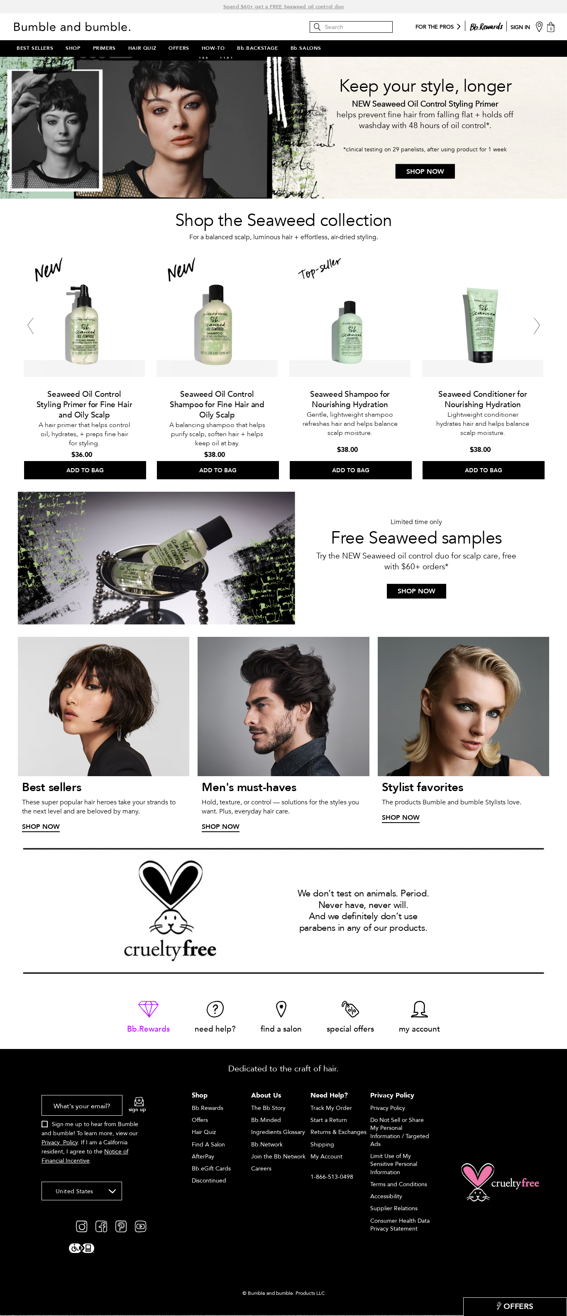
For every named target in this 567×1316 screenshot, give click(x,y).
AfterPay (203, 1157)
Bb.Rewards (207, 1108)
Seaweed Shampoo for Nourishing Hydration (350, 399)
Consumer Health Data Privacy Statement (400, 1225)
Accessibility (386, 1196)
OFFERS (179, 48)
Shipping (322, 1144)
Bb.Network (267, 1144)
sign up (137, 1109)
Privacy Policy (60, 1142)
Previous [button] (30, 325)
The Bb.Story (268, 1108)
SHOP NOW (425, 171)
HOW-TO (213, 48)
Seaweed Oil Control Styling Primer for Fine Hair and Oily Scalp (84, 404)
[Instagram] (81, 1226)
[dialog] (93, 1134)
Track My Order (331, 1108)
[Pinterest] (121, 1226)
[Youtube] (140, 1226)
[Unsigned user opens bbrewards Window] (486, 25)
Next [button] (536, 325)
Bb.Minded (266, 1120)
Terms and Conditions (398, 1184)
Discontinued (209, 1181)
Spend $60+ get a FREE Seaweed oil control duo (283, 6)
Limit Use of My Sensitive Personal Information (393, 1164)
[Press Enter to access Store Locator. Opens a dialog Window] (539, 26)
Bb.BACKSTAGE (257, 48)
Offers (200, 1120)
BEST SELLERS (35, 48)
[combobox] (82, 1191)
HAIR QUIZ (142, 48)
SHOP (73, 48)
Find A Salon (208, 1144)
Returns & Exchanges (338, 1132)
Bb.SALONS (306, 48)
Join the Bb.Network (278, 1157)
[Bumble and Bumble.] (74, 26)
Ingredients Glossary (278, 1132)
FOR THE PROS (434, 27)
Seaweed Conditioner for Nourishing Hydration (482, 399)
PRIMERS (104, 48)
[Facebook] (101, 1226)
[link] (148, 1017)
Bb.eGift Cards (211, 1169)
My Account (326, 1157)
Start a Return (328, 1120)
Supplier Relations (394, 1208)
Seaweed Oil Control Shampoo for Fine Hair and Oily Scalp (217, 404)
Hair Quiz (204, 1132)
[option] (84, 364)
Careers (261, 1169)
